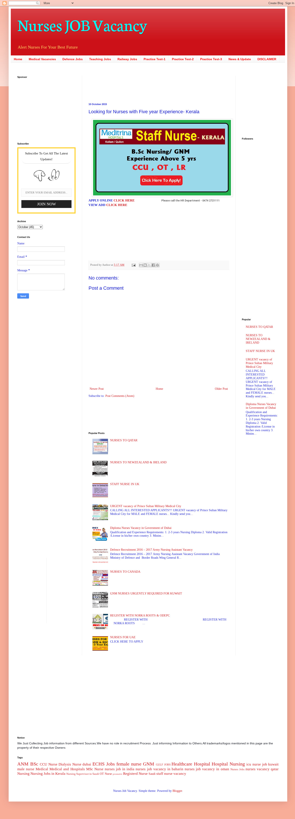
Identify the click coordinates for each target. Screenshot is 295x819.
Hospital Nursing (228, 764)
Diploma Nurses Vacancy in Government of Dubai (140, 528)
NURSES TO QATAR (123, 440)
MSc (89, 769)
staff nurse (164, 774)
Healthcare (181, 764)
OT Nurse (106, 773)
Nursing (23, 774)
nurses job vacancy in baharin (159, 769)
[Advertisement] (132, 85)
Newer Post (97, 388)
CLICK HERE (124, 200)
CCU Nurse (48, 764)
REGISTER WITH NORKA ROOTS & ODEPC (140, 615)
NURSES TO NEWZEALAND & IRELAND (138, 462)
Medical (42, 769)
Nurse (98, 769)
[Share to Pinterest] (157, 265)
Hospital (202, 764)
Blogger (177, 790)
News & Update (239, 59)
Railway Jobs (127, 59)
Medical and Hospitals (67, 769)
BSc (34, 764)
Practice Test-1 (154, 59)
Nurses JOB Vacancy (82, 24)
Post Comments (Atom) (119, 396)
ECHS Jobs (103, 764)
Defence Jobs (72, 59)
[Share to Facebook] (153, 265)
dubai (86, 764)
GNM (148, 764)
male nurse (25, 769)
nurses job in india (119, 769)
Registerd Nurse (135, 774)
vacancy (179, 774)
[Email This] (141, 265)
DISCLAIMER (266, 59)
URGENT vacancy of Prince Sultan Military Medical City (145, 506)
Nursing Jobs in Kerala (47, 774)
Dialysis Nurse (70, 764)
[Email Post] (133, 264)
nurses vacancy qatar (262, 769)
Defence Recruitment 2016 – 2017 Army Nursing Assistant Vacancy (151, 549)
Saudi (152, 773)
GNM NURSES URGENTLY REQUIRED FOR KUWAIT (146, 593)
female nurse (128, 764)
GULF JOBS (163, 764)
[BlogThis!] (145, 265)
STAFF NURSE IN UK (124, 484)
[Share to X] (149, 265)
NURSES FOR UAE (123, 637)
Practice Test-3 (211, 59)
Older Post (221, 388)
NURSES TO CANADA (125, 571)
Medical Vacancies (42, 59)
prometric (117, 774)
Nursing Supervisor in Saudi (82, 773)
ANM (23, 764)
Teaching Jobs (100, 59)
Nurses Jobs (237, 769)
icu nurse (253, 764)
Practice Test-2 (183, 59)
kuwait (273, 764)
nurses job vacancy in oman (207, 769)
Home (18, 59)
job (264, 764)
